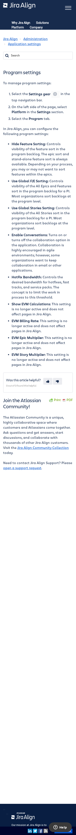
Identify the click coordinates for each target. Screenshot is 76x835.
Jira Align (10, 39)
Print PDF (63, 400)
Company (36, 27)
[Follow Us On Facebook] (40, 830)
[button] (68, 7)
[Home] (19, 6)
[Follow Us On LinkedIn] (30, 830)
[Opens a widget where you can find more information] (60, 827)
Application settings (24, 44)
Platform (18, 27)
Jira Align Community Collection (43, 448)
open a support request (22, 468)
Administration (35, 39)
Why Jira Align (21, 23)
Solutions (42, 23)
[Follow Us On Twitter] (35, 830)
